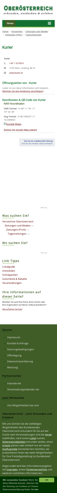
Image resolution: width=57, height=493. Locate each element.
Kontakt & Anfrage (17, 343)
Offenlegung (14, 355)
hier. (37, 489)
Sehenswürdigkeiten (14, 441)
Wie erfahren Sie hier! (12, 309)
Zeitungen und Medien (37, 31)
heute (48, 434)
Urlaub (6, 445)
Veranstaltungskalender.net (23, 389)
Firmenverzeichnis (36, 469)
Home (5, 31)
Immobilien (8, 270)
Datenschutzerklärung (20, 361)
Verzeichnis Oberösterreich (17, 221)
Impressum (13, 337)
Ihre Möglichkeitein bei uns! (23, 405)
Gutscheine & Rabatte (14, 279)
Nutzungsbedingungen (20, 349)
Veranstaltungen (12, 283)
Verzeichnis (16, 31)
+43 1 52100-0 (16, 63)
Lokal (33, 438)
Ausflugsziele (9, 449)
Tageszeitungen (33, 34)
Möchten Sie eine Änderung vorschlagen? (23, 91)
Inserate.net (14, 383)
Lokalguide (8, 266)
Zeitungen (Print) (13, 34)
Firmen (10, 23)
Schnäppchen (10, 274)
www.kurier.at (16, 72)
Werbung (12, 367)
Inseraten (12, 469)
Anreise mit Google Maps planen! (20, 129)
